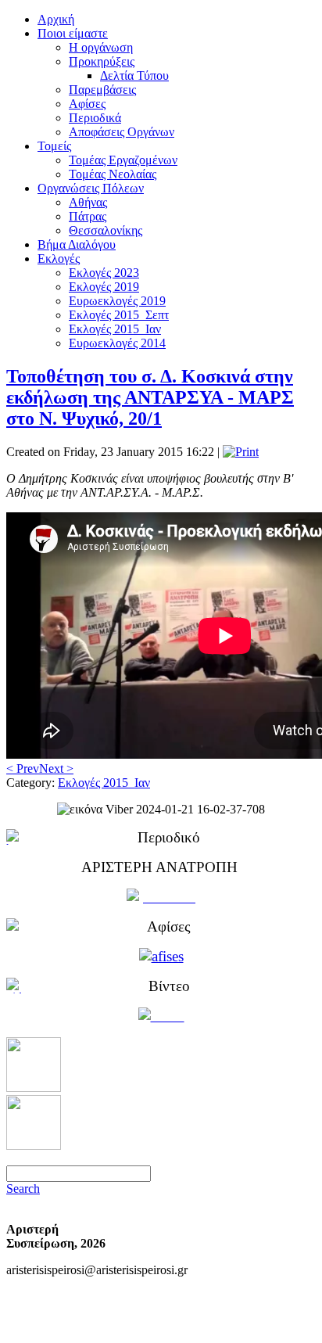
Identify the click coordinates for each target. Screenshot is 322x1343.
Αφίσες (87, 103)
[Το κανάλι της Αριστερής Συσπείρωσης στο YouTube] (33, 1145)
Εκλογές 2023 (104, 272)
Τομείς (54, 146)
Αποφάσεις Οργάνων (121, 131)
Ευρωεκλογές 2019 (117, 300)
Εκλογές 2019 (104, 286)
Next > (56, 768)
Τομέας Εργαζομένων (123, 160)
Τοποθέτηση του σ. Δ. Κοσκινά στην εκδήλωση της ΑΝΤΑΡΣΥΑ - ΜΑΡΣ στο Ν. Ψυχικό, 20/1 (150, 397)
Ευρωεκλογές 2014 (117, 343)
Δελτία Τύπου (134, 75)
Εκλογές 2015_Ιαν (115, 329)
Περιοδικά (95, 117)
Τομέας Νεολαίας (112, 174)
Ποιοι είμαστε (73, 33)
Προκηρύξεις (101, 61)
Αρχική (56, 19)
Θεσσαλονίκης (105, 230)
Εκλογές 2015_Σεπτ (119, 314)
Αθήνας (88, 202)
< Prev (22, 768)
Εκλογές (59, 258)
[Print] (241, 451)
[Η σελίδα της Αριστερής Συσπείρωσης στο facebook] (33, 1087)
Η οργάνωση (101, 47)
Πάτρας (87, 216)
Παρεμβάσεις (102, 89)
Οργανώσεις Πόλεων (91, 188)
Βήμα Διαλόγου (77, 244)
